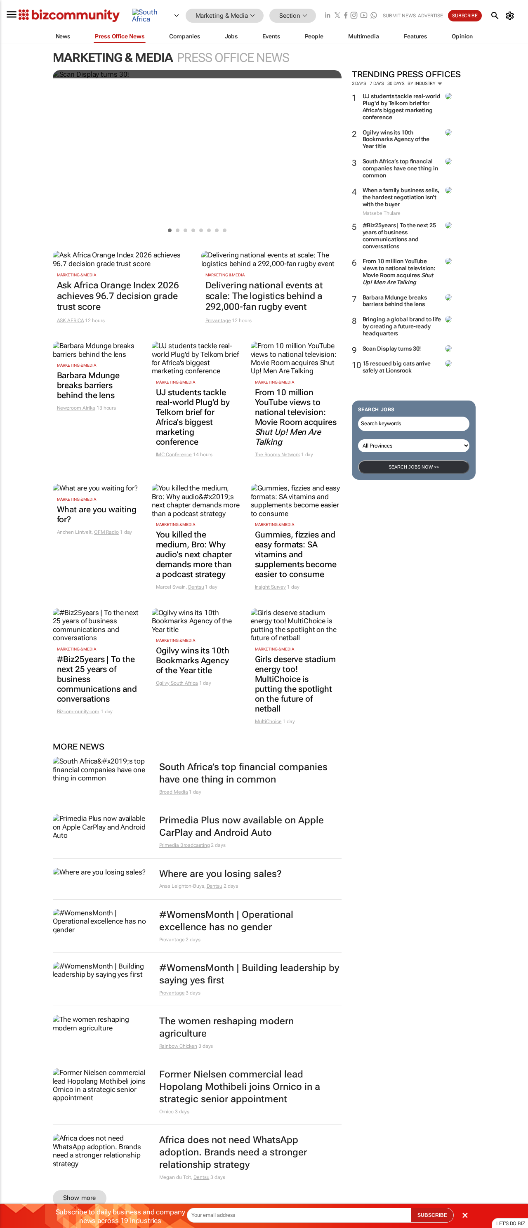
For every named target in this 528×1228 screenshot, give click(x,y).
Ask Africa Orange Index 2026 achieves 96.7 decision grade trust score (118, 296)
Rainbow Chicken (178, 1046)
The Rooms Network (277, 454)
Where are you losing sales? (220, 873)
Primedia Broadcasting (184, 845)
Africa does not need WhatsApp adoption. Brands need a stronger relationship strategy (233, 1152)
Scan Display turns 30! (392, 348)
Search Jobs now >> (414, 466)
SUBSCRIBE (432, 1215)
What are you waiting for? (97, 514)
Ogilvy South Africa (177, 683)
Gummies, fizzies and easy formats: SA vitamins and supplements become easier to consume (296, 554)
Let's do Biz (510, 1223)
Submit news (399, 15)
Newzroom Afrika (76, 408)
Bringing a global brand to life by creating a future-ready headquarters (402, 326)
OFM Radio (106, 532)
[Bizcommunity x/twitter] (337, 15)
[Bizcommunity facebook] (345, 15)
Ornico (166, 1112)
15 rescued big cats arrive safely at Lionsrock (397, 367)
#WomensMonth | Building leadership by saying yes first (249, 974)
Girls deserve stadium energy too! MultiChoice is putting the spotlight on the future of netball (295, 684)
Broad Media (173, 792)
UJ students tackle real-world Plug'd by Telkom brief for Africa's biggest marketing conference (402, 106)
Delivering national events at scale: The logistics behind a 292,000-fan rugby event (264, 296)
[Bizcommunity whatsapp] (374, 15)
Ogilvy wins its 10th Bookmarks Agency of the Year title (396, 139)
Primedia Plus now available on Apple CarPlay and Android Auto (241, 826)
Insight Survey (270, 587)
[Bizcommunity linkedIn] (327, 15)
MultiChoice (268, 721)
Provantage (218, 320)
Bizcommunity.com (78, 711)
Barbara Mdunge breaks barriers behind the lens (395, 301)
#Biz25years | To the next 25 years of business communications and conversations (399, 235)
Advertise (430, 15)
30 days (395, 83)
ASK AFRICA (70, 320)
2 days (359, 83)
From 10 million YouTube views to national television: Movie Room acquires (399, 271)
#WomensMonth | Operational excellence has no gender (226, 921)
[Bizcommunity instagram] (354, 15)
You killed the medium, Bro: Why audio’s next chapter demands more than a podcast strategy (194, 554)
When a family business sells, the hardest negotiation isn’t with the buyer (401, 197)
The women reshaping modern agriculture (226, 1027)
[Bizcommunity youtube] (364, 15)
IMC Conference (174, 454)
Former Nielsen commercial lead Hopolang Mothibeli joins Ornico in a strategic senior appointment (239, 1087)
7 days (377, 83)
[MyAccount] (511, 15)
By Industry (422, 83)
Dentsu (196, 587)
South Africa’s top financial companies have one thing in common (400, 168)
